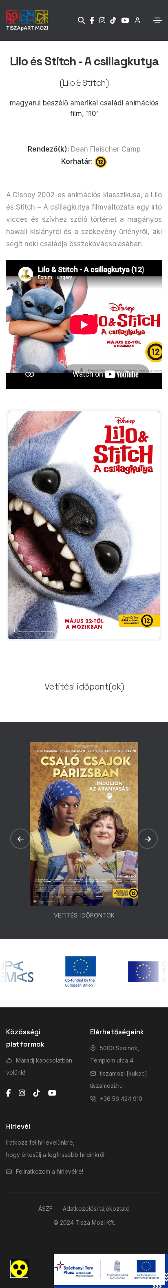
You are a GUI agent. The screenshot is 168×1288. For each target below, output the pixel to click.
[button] (20, 838)
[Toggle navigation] (157, 20)
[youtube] (52, 1093)
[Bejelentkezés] (135, 20)
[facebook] (8, 1093)
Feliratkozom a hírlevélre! (49, 1171)
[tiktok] (36, 1093)
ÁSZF (45, 1208)
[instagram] (22, 1093)
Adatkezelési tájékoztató (96, 1208)
